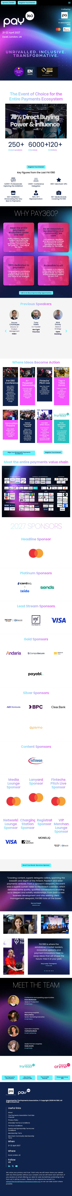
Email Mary (29, 1019)
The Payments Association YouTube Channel (21, 1116)
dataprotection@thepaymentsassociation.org (23, 1181)
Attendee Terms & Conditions (19, 1123)
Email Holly (28, 1048)
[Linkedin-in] (9, 1166)
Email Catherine (30, 1033)
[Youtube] (16, 1166)
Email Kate (28, 1004)
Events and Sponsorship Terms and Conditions (21, 1129)
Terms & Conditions (15, 1126)
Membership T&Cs (15, 1133)
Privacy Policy (13, 1120)
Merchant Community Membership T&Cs (21, 1137)
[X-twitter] (13, 1166)
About (10, 1112)
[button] (69, 3)
